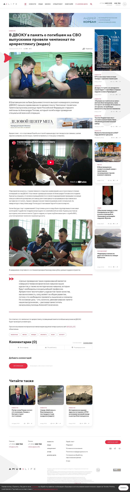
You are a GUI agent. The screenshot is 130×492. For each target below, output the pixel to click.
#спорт (62, 334)
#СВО (53, 334)
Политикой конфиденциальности (45, 489)
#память (44, 334)
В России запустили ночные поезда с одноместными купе (106, 78)
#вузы (25, 334)
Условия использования (74, 448)
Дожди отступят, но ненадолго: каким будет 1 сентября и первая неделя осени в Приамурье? (108, 90)
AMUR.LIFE (71, 326)
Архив (49, 451)
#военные (14, 334)
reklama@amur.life (34, 447)
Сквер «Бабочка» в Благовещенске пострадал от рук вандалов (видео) (47, 413)
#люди (33, 334)
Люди (40, 4)
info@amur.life (13, 447)
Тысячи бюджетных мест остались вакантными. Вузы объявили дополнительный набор (105, 120)
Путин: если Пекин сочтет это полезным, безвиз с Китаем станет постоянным (22, 413)
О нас (68, 461)
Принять (123, 487)
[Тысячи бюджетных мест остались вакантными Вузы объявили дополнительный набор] (120, 126)
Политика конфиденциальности (77, 451)
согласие (34, 486)
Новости (32, 4)
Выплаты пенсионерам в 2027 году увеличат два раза (106, 134)
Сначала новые (77, 342)
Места (99, 164)
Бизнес (48, 4)
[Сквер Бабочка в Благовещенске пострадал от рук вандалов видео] (60, 423)
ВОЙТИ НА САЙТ (113, 442)
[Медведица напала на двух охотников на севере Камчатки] (117, 266)
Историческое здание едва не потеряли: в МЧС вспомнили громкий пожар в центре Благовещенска (79, 413)
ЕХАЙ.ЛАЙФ (69, 4)
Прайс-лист (70, 441)
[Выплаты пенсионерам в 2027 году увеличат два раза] (120, 137)
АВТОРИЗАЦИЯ (18, 365)
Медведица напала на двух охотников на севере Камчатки (107, 255)
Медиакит (69, 445)
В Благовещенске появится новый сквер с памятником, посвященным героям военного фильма (106, 171)
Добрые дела (51, 455)
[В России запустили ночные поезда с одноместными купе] (120, 81)
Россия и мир (102, 251)
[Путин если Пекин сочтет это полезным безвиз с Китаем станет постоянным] (32, 423)
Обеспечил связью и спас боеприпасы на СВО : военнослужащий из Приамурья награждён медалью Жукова (107, 214)
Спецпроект (58, 4)
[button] (119, 449)
